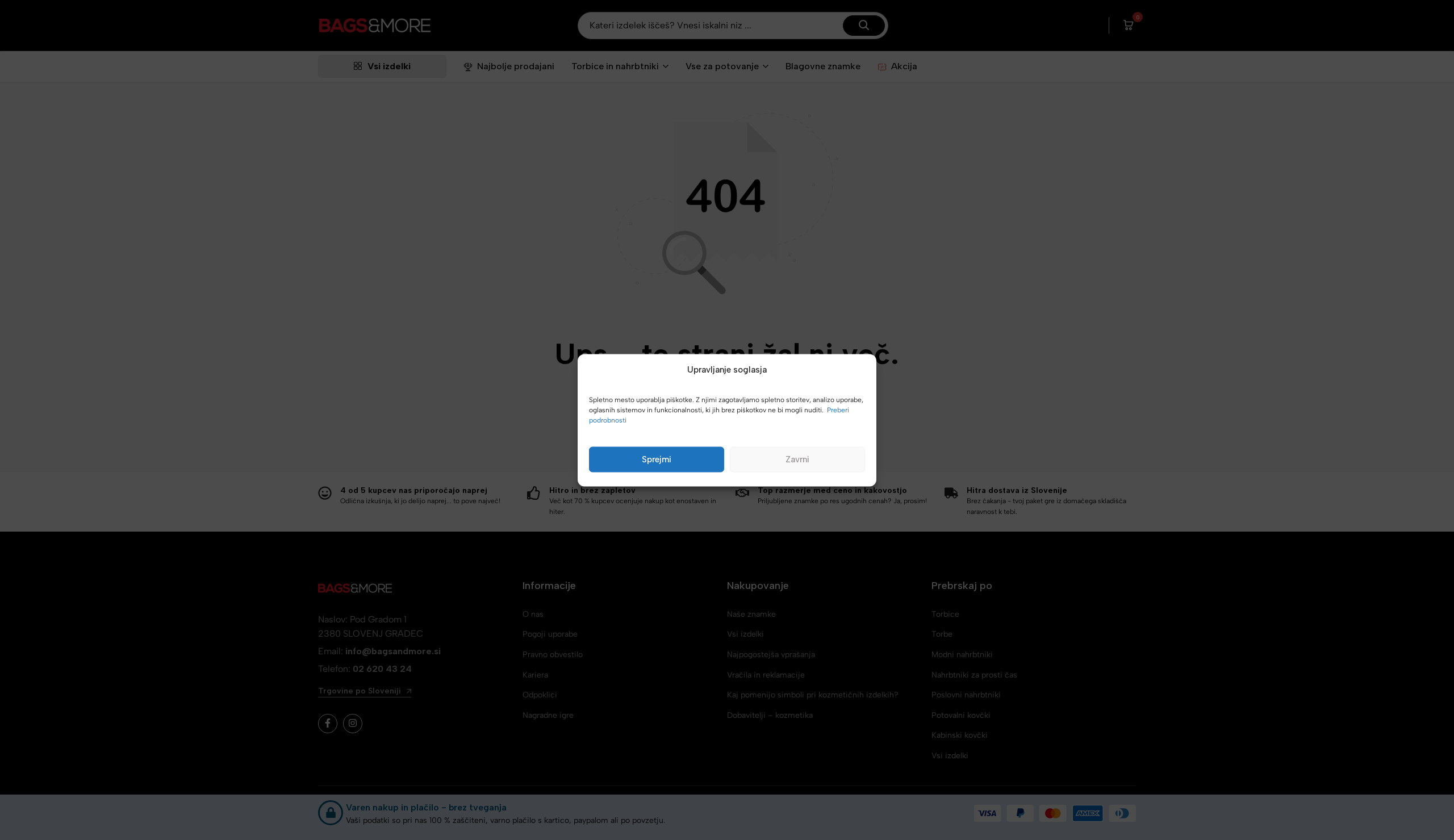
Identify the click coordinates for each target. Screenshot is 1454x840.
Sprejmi (656, 459)
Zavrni (797, 459)
